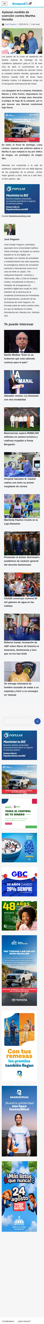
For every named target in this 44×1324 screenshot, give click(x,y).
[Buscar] (37, 721)
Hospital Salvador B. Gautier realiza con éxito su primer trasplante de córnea (20, 483)
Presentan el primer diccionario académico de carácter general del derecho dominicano (21, 561)
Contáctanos (8, 1321)
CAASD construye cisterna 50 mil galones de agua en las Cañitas (20, 602)
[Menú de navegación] (4, 4)
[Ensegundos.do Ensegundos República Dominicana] (22, 3)
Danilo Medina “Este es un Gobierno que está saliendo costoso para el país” (19, 359)
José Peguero (11, 24)
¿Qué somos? (24, 1321)
